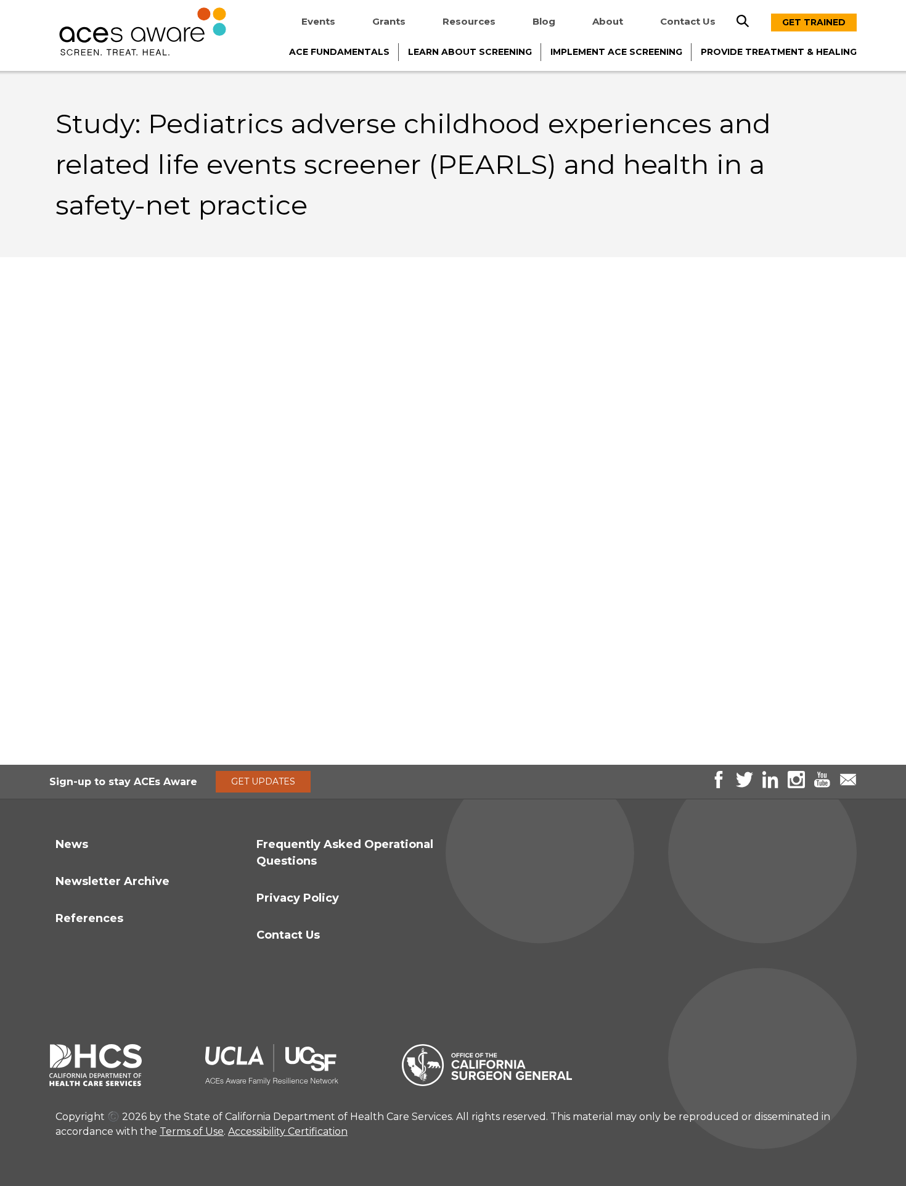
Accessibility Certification (288, 1131)
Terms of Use (192, 1131)
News (71, 844)
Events (318, 21)
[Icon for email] (848, 785)
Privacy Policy (297, 898)
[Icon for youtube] (822, 785)
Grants (389, 21)
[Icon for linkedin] (770, 785)
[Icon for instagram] (796, 785)
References (89, 918)
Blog (544, 21)
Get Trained (814, 22)
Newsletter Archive (112, 881)
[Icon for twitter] (744, 785)
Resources (469, 21)
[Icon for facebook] (718, 785)
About (607, 21)
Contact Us (688, 21)
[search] (743, 21)
